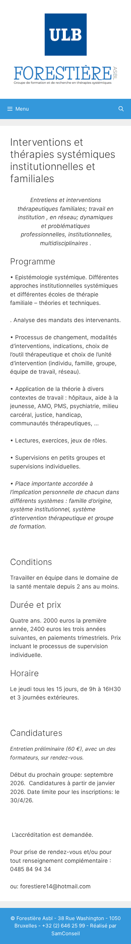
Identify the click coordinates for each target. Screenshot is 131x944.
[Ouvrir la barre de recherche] (121, 109)
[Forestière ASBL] (65, 74)
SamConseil (65, 933)
